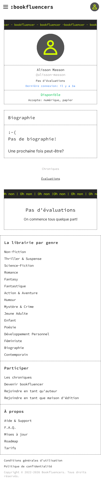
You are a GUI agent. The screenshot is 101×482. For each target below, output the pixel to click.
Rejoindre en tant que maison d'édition (41, 398)
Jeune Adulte (16, 313)
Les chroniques (18, 377)
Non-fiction (15, 252)
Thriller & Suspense (22, 258)
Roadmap (11, 441)
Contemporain (16, 354)
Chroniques (50, 169)
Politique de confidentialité (28, 466)
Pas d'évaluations (50, 80)
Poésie (10, 327)
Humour (10, 300)
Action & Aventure (21, 293)
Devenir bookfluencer (23, 384)
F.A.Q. (10, 427)
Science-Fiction (19, 265)
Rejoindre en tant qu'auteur (30, 391)
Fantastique (15, 286)
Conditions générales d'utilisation (33, 460)
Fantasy (11, 279)
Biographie (14, 347)
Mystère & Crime (19, 306)
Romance (11, 272)
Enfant (10, 320)
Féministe (13, 341)
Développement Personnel (26, 334)
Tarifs (10, 448)
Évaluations (50, 178)
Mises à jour (16, 434)
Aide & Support (18, 420)
